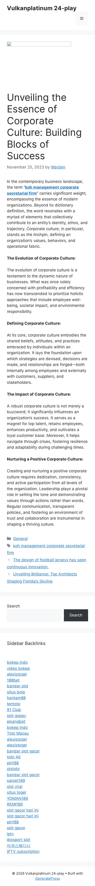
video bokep (18, 668)
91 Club (14, 709)
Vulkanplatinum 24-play (42, 8)
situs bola (16, 692)
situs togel (16, 792)
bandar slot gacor (23, 751)
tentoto (13, 704)
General (20, 538)
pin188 (13, 763)
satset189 (16, 780)
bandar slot (17, 686)
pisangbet (16, 721)
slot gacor (16, 828)
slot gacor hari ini (23, 810)
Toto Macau (18, 733)
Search (13, 606)
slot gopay (16, 715)
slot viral (14, 786)
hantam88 (16, 697)
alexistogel (17, 674)
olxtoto (13, 768)
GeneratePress (47, 878)
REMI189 (15, 804)
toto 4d (14, 757)
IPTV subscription (23, 851)
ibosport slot (18, 839)
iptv (10, 834)
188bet (13, 680)
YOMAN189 (17, 798)
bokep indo (17, 662)
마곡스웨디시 (18, 845)
